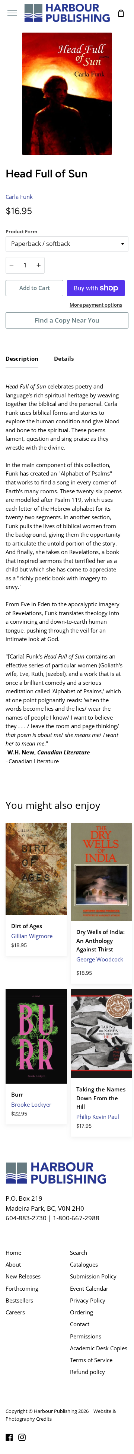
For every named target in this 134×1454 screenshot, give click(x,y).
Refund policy (87, 1371)
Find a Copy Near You (67, 320)
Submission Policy (93, 1276)
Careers (15, 1312)
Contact (79, 1324)
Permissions (85, 1336)
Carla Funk (19, 196)
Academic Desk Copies (98, 1348)
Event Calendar (89, 1288)
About (13, 1264)
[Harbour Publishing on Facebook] (9, 1437)
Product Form (21, 231)
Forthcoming (22, 1288)
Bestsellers (19, 1300)
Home (13, 1252)
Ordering (81, 1312)
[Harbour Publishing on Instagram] (22, 1437)
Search (78, 1252)
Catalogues (84, 1264)
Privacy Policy (87, 1300)
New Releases (23, 1276)
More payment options (96, 304)
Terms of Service (91, 1360)
